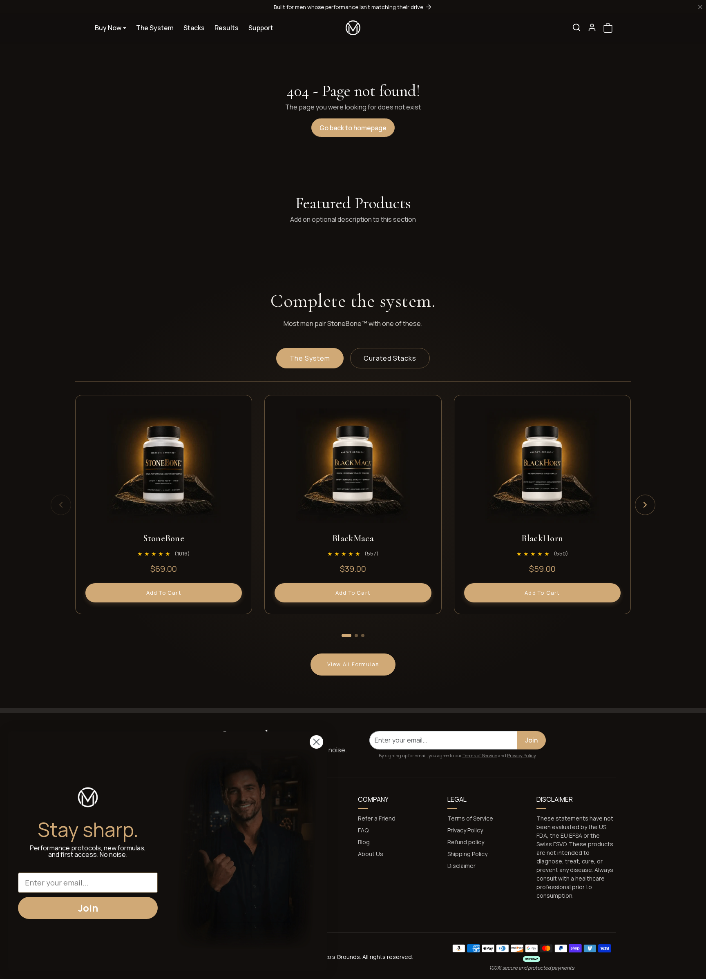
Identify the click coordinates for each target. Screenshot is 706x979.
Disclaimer (461, 866)
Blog (364, 842)
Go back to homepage (353, 127)
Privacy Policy (521, 755)
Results (226, 27)
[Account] (592, 27)
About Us (370, 854)
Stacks (194, 27)
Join (531, 740)
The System (155, 27)
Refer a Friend (376, 818)
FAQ (363, 830)
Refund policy (465, 842)
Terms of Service (479, 755)
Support (260, 27)
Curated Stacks (390, 358)
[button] (576, 27)
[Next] (645, 505)
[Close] (700, 7)
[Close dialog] (316, 742)
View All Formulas (353, 664)
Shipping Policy (467, 854)
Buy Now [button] (108, 27)
